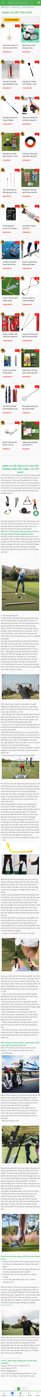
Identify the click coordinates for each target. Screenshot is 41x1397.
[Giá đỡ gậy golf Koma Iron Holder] (11, 214)
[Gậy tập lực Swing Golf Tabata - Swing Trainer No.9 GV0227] (30, 69)
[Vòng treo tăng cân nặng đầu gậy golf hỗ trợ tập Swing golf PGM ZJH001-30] (30, 142)
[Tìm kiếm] (30, 2)
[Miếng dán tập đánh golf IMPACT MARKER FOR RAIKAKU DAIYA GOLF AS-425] (30, 430)
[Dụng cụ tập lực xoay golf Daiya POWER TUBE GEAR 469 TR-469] (30, 286)
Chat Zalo (12, 1395)
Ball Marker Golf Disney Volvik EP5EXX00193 (28, 47)
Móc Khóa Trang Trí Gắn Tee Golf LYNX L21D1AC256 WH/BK (10, 47)
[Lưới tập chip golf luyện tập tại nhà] (11, 250)
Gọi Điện (37, 1395)
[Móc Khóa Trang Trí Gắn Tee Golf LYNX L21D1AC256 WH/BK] (11, 33)
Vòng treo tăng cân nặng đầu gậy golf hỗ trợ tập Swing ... (29, 156)
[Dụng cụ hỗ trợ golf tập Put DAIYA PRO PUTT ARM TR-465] (30, 322)
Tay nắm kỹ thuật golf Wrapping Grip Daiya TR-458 (10, 408)
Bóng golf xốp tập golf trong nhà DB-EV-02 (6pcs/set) (29, 192)
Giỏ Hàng (29, 1395)
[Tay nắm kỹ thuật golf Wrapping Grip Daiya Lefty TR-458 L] (11, 69)
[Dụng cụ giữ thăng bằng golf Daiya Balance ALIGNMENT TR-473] (30, 250)
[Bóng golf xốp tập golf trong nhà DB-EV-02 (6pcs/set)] (30, 178)
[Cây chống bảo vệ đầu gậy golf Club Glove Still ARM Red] (11, 178)
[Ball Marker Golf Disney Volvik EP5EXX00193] (30, 33)
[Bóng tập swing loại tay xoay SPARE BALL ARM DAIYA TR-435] (30, 394)
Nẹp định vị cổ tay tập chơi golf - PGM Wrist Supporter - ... (10, 156)
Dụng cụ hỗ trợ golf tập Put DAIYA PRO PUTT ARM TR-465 (30, 336)
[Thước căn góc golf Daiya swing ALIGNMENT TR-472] (11, 286)
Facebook (3, 1395)
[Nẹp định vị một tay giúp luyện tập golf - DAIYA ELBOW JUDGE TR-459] (30, 358)
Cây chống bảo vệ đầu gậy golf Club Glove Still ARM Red (10, 192)
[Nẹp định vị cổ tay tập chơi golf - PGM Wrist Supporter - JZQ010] (11, 142)
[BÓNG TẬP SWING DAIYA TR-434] (11, 430)
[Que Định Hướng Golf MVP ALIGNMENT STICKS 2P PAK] (30, 214)
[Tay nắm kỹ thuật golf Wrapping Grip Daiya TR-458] (11, 394)
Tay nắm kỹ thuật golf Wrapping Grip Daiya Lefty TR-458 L (10, 84)
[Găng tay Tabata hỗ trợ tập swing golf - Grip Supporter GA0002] (30, 106)
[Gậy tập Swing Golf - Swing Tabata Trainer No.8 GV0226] (11, 106)
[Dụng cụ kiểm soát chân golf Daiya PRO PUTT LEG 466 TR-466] (11, 322)
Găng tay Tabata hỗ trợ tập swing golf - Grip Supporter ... (29, 120)
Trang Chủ (20, 1395)
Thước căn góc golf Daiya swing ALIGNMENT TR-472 (10, 300)
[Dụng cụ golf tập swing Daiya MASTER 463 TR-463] (11, 358)
